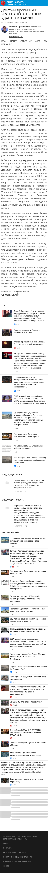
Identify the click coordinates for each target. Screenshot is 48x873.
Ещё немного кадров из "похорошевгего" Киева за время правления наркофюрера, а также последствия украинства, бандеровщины (29, 382)
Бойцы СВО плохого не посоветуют (26, 702)
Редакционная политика (14, 852)
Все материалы (16, 36)
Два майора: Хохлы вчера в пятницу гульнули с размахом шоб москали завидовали (30, 460)
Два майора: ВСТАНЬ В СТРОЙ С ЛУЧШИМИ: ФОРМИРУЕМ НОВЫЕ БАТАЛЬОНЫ (25, 732)
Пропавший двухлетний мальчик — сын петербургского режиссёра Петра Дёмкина (27, 540)
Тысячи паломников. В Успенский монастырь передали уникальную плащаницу (25, 598)
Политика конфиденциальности (18, 857)
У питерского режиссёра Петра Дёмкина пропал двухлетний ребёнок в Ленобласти (27, 656)
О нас (5, 843)
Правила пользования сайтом (17, 861)
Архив (6, 866)
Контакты (7, 848)
